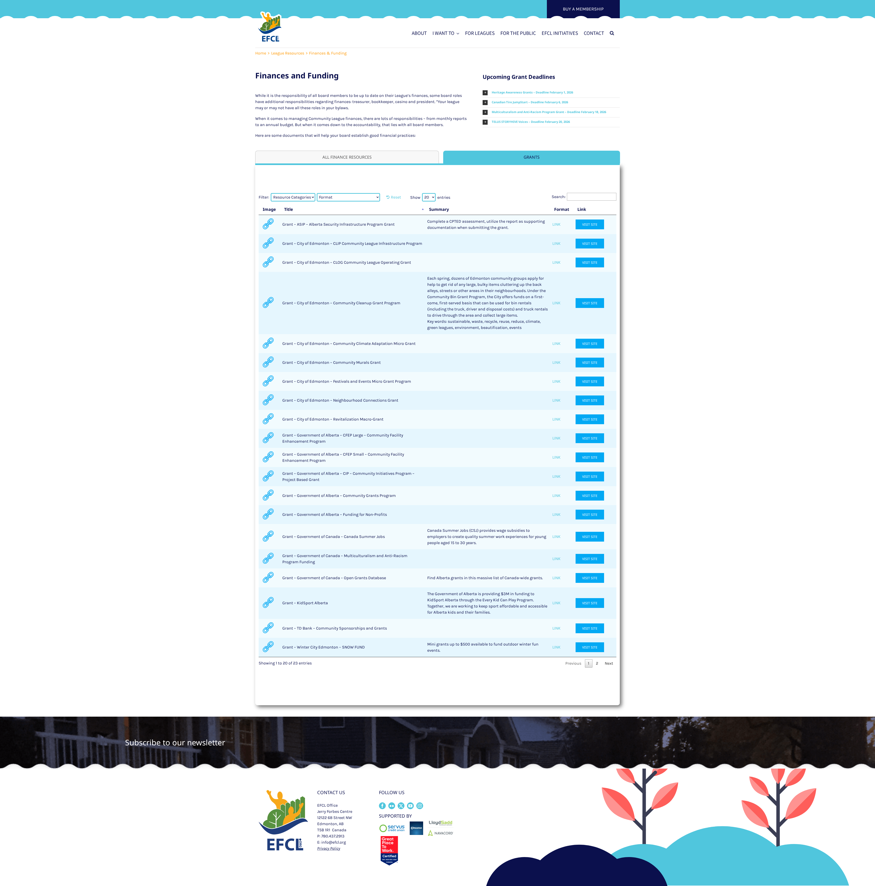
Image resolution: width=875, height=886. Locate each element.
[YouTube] (410, 805)
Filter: (264, 197)
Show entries (430, 197)
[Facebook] (382, 805)
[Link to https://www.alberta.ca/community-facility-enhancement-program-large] (268, 437)
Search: (559, 196)
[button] (612, 33)
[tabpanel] (437, 432)
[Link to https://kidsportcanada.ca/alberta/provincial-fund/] (268, 602)
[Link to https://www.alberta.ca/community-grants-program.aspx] (268, 495)
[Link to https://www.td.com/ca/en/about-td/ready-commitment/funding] (268, 627)
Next (609, 663)
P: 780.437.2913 (331, 836)
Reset (396, 197)
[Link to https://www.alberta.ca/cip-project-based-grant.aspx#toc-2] (268, 475)
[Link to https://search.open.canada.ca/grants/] (268, 577)
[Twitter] (401, 805)
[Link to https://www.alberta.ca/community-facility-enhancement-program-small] (268, 456)
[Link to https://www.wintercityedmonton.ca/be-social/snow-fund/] (268, 646)
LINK (556, 224)
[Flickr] (391, 805)
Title (288, 209)
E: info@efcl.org (331, 842)
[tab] (347, 157)
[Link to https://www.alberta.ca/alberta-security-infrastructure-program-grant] (268, 223)
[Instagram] (419, 805)
